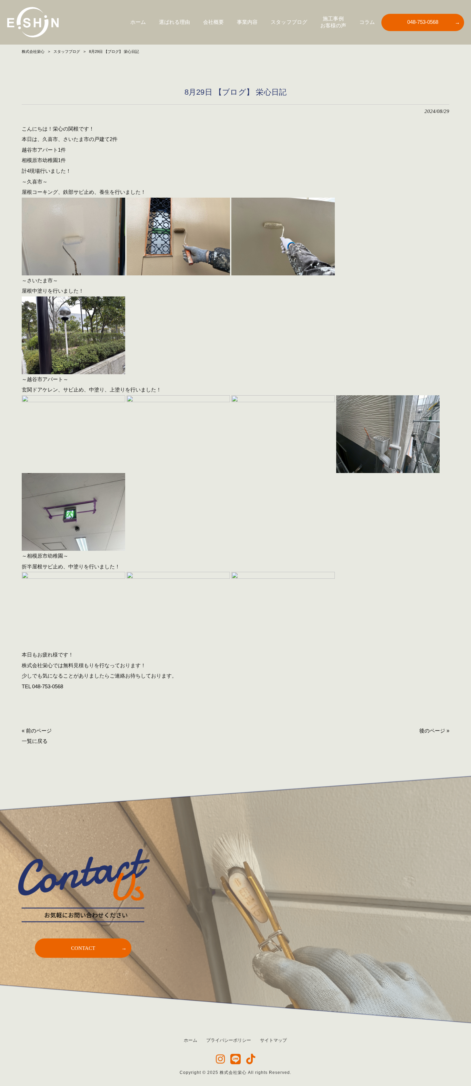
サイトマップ (273, 1040)
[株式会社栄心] (33, 22)
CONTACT (83, 948)
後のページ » (434, 731)
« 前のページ (37, 731)
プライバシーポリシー (228, 1040)
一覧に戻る (35, 741)
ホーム (190, 1040)
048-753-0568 (47, 686)
